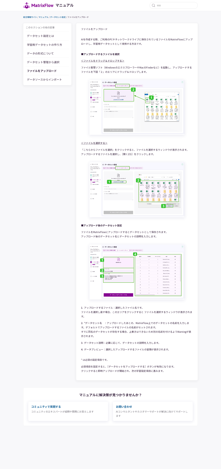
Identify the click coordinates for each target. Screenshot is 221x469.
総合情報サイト (30, 17)
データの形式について (40, 53)
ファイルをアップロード (42, 71)
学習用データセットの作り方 (44, 45)
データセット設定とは (40, 36)
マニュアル (43, 17)
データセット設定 (58, 17)
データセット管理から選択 (43, 62)
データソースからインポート (44, 80)
